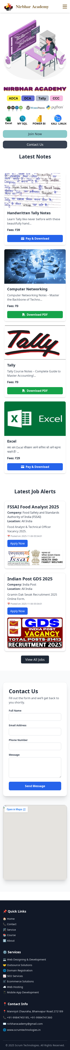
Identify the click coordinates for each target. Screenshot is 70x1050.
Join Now (35, 134)
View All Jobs (35, 659)
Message (14, 754)
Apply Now (17, 543)
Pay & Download (37, 238)
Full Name (15, 710)
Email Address (17, 725)
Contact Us (35, 144)
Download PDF (37, 315)
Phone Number (18, 740)
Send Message (35, 786)
